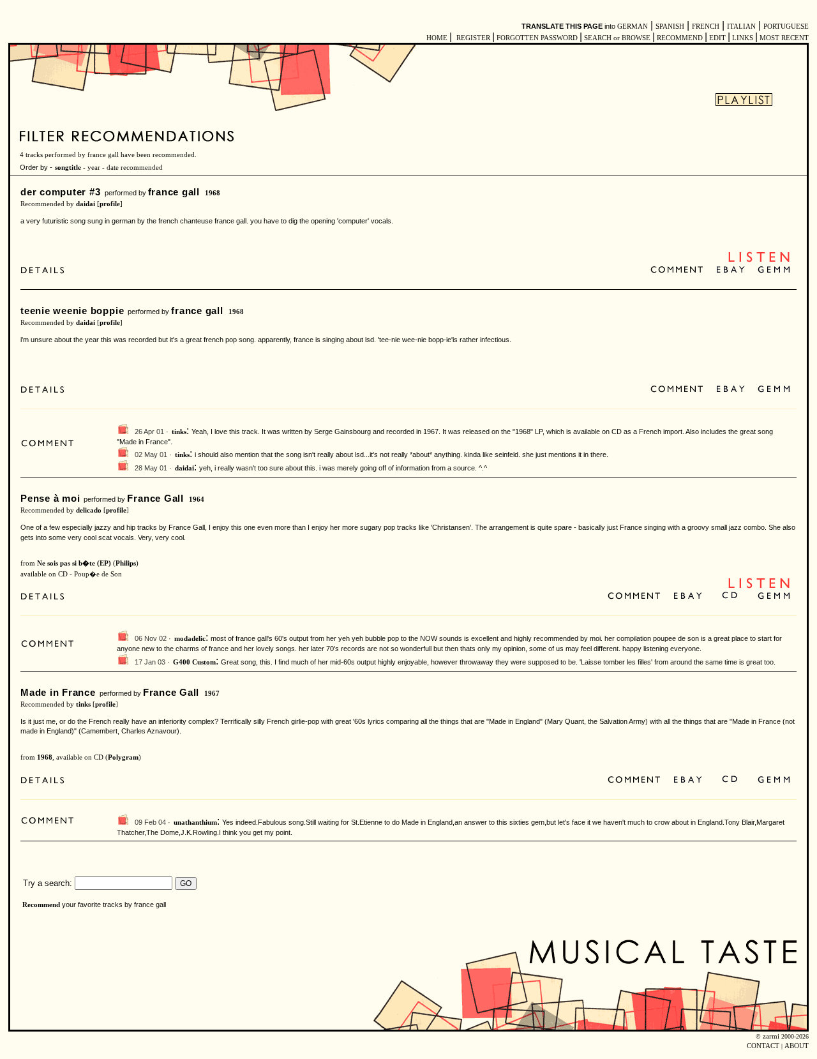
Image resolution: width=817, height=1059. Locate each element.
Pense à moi (50, 498)
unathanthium (195, 822)
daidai (85, 203)
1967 (212, 693)
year (93, 167)
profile (110, 203)
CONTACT (763, 1045)
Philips (126, 563)
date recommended (135, 167)
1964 (196, 499)
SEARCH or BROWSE (617, 37)
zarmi (771, 1036)
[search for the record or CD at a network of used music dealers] (774, 270)
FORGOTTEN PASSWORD (537, 37)
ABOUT (796, 1045)
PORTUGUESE (786, 26)
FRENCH (705, 26)
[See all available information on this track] (45, 270)
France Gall (155, 498)
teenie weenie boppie (72, 310)
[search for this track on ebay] (730, 270)
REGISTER (473, 37)
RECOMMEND (680, 37)
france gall (174, 191)
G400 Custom (194, 662)
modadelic (190, 638)
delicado (88, 510)
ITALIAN (741, 26)
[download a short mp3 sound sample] (759, 260)
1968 (212, 193)
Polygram (123, 757)
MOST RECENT (783, 37)
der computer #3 (60, 191)
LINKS (742, 37)
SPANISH (670, 26)
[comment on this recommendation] (679, 270)
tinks (179, 431)
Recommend (41, 904)
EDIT (717, 37)
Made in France (58, 692)
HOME (436, 37)
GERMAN (632, 26)
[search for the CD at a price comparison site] (730, 596)
